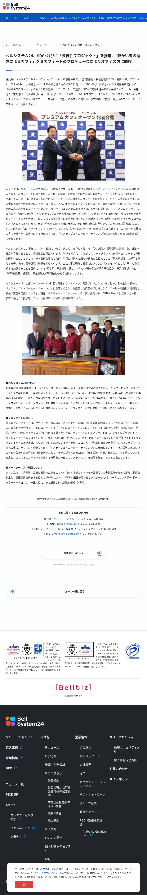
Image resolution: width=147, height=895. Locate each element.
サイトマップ (118, 779)
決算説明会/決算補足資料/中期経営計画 (59, 791)
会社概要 (85, 765)
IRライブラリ (53, 773)
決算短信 (53, 780)
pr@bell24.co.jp (66, 524)
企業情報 (81, 737)
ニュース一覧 (15, 784)
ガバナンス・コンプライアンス (92, 784)
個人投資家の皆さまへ (58, 848)
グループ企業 (88, 803)
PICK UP (12, 794)
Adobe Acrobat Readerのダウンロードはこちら (73, 564)
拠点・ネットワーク (92, 794)
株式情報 (50, 829)
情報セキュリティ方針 (127, 749)
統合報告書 (54, 813)
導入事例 (12, 747)
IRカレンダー (53, 837)
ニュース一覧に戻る (73, 591)
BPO (9, 768)
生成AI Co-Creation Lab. (94, 833)
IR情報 (45, 737)
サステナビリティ (121, 737)
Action (10, 805)
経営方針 (50, 756)
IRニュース (52, 747)
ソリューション (16, 737)
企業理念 (85, 747)
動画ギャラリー (90, 812)
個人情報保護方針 (125, 760)
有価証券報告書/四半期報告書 (59, 804)
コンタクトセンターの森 (23, 817)
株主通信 (53, 820)
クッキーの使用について (44, 872)
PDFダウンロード (73, 553)
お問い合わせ (118, 769)
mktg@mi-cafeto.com (66, 533)
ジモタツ (16, 836)
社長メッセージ (90, 756)
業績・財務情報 (55, 765)
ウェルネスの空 (20, 828)
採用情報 (12, 758)
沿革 (82, 773)
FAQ (47, 859)
